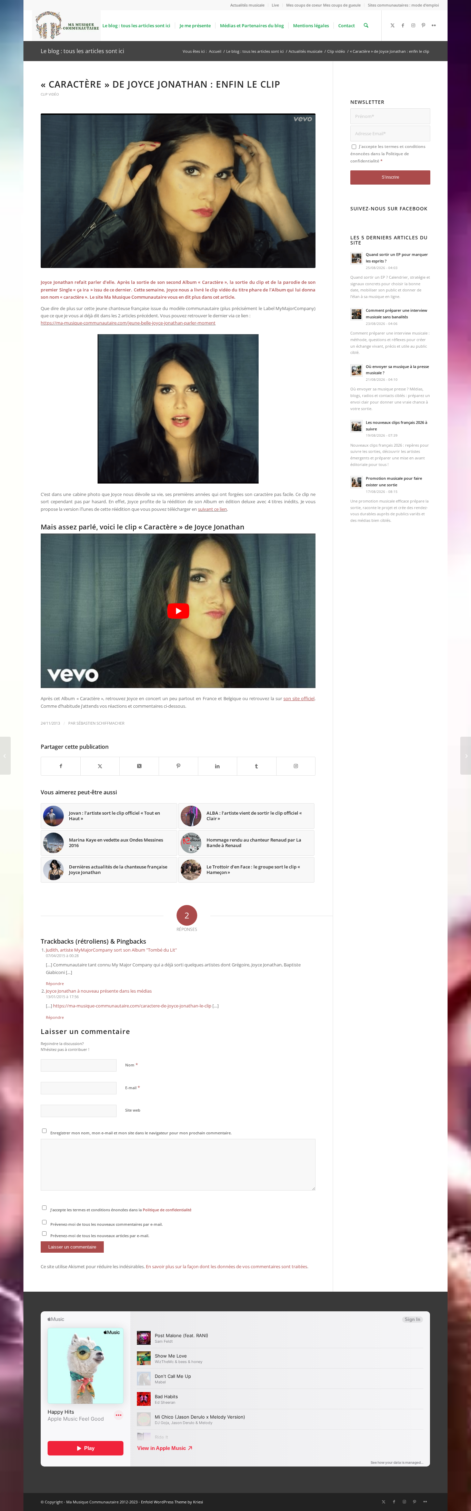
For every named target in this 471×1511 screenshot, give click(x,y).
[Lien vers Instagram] (413, 25)
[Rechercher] (366, 25)
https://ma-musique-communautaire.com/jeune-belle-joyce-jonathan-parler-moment (128, 323)
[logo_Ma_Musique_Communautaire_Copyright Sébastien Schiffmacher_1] (66, 25)
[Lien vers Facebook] (403, 25)
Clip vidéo (50, 94)
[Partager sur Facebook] (60, 766)
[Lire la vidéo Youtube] (178, 611)
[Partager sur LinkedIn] (217, 766)
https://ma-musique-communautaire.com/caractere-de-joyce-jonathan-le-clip (132, 1006)
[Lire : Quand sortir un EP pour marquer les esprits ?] (356, 258)
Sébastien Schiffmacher (100, 723)
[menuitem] (247, 5)
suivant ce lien (212, 509)
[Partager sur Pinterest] (178, 766)
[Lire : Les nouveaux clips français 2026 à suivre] (356, 426)
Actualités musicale (247, 5)
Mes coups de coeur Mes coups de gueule (323, 5)
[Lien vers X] (392, 25)
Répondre (55, 983)
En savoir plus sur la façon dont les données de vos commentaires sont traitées (226, 1266)
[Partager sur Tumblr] (256, 766)
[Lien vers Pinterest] (423, 25)
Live (275, 5)
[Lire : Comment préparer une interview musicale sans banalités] (356, 314)
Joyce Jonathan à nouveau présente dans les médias (99, 991)
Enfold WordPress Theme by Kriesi (172, 1501)
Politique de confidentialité (167, 1209)
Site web (132, 1110)
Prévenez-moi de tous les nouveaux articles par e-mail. (99, 1235)
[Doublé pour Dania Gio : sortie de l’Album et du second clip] (465, 756)
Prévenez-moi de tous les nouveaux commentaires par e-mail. (106, 1224)
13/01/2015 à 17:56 (62, 996)
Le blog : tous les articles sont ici (82, 51)
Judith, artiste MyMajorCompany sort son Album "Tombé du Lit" (111, 950)
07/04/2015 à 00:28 (62, 955)
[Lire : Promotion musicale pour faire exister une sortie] (356, 482)
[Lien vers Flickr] (434, 25)
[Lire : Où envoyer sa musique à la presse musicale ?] (356, 370)
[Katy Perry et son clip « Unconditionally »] (5, 756)
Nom (131, 1065)
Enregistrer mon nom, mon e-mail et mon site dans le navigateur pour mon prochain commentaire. (141, 1132)
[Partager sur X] (100, 766)
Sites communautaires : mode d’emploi (403, 5)
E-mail (132, 1087)
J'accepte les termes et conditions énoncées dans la (120, 1209)
